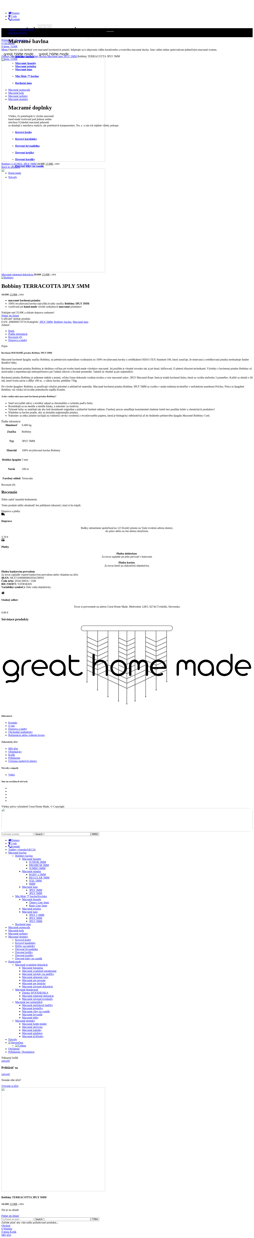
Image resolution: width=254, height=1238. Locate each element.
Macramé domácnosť (26, 989)
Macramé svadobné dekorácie (31, 964)
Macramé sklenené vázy (35, 977)
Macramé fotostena (32, 967)
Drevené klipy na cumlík (29, 166)
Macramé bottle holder (34, 1023)
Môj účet (13, 748)
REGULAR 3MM (39, 877)
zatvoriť (5, 1060)
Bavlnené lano (23, 924)
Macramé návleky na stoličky (38, 974)
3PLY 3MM (35, 890)
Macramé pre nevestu (33, 980)
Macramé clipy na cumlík (36, 1011)
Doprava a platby (17, 728)
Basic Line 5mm (38, 905)
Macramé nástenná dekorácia (17, 274)
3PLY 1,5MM (36, 914)
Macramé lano (55, 56)
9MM (32, 883)
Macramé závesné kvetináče (37, 998)
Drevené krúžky (24, 952)
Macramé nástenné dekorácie (38, 995)
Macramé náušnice (32, 1033)
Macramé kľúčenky (33, 1036)
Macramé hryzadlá (32, 1014)
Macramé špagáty (31, 858)
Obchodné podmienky (20, 732)
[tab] (130, 330)
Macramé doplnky (25, 1020)
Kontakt (12, 722)
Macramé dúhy (30, 1017)
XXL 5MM (35, 880)
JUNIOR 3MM (37, 862)
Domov (5, 56)
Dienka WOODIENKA (35, 992)
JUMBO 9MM (37, 868)
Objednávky (15, 751)
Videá (11, 774)
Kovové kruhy (23, 939)
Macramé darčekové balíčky (37, 1005)
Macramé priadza (31, 871)
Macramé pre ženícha (33, 983)
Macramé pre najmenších (29, 1002)
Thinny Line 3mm (39, 902)
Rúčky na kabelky (25, 946)
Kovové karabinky (25, 942)
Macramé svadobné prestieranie (39, 970)
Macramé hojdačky (32, 1008)
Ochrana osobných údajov (22, 761)
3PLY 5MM (70, 56)
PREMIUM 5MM (39, 865)
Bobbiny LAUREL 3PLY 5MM (19, 163)
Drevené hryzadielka (26, 949)
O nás (11, 725)
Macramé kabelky (32, 1030)
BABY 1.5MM (37, 874)
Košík (11, 754)
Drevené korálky (24, 955)
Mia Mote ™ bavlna (31, 896)
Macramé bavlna (19, 56)
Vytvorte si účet (9, 1085)
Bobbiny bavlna (38, 56)
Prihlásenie (14, 757)
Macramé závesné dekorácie (37, 986)
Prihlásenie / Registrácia (21, 1051)
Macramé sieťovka (32, 1026)
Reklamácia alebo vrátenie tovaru (26, 735)
